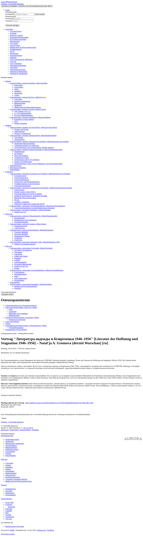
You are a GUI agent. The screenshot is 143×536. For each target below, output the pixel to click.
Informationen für (7, 436)
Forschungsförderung (21, 180)
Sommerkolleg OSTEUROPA (16, 330)
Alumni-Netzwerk (20, 226)
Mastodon (11, 507)
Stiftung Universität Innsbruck (25, 244)
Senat (16, 276)
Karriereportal (15, 41)
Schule (7, 324)
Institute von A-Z (20, 212)
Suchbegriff (9, 14)
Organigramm (15, 282)
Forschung (9, 318)
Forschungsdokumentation (19, 37)
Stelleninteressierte (11, 450)
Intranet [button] (8, 81)
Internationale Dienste (22, 236)
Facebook (8, 504)
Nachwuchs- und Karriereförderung (27, 182)
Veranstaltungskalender (18, 65)
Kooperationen (19, 218)
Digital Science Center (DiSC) (25, 192)
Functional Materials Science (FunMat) (28, 194)
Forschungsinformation (22, 186)
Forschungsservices (21, 178)
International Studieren (18, 168)
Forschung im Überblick (61, 174)
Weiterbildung (15, 170)
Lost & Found (15, 45)
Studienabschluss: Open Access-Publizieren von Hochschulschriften (38, 164)
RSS (7, 513)
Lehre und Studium (12, 322)
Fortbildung (46, 117)
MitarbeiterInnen (11, 447)
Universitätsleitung (56, 270)
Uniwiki (43, 109)
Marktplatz (18, 105)
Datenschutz (14, 430)
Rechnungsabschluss (12, 477)
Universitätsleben (20, 262)
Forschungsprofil (20, 176)
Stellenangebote (11, 473)
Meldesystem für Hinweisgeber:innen (23, 47)
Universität (48, 248)
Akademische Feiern (21, 158)
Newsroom (18, 252)
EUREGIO (18, 240)
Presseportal (14, 53)
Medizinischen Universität (14, 526)
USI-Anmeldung (16, 63)
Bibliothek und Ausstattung (18, 313)
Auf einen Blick (51, 127)
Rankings (17, 258)
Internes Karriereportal (22, 101)
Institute (8, 469)
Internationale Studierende (14, 443)
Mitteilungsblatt (19, 103)
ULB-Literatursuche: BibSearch (21, 59)
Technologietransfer (21, 222)
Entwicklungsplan (20, 278)
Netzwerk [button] (8, 214)
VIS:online (14, 68)
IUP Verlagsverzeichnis (18, 39)
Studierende (9, 441)
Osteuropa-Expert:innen (17, 320)
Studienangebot (50, 135)
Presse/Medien (10, 456)
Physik (16, 200)
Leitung (8, 465)
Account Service (16, 31)
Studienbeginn (19, 152)
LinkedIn (8, 511)
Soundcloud (9, 517)
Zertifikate (35, 430)
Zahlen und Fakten (21, 256)
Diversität (8, 491)
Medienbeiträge (14, 316)
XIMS (12, 530)
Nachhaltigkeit (10, 495)
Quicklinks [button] (9, 29)
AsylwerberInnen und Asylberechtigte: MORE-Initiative (34, 148)
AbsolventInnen (11, 445)
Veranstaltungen (11, 326)
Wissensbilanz (19, 280)
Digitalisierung (10, 489)
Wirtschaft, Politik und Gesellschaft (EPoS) (29, 204)
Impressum (5, 430)
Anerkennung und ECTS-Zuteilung (26, 160)
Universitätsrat (19, 272)
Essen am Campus (16, 35)
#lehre (16, 89)
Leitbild (17, 260)
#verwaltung (18, 87)
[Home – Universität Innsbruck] (12, 4)
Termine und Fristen (21, 129)
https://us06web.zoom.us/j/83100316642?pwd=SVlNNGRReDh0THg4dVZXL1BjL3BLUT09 (59, 403)
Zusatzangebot (19, 139)
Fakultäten (47, 210)
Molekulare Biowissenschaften (25, 198)
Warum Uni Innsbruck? (22, 133)
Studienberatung (15, 166)
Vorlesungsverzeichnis (18, 70)
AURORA (18, 238)
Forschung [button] (9, 172)
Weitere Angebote (20, 123)
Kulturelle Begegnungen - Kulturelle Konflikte (30, 196)
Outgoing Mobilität (21, 232)
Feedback (50, 530)
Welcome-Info (10, 475)
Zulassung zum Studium (60, 141)
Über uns (8, 307)
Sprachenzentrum (16, 55)
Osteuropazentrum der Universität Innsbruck (21, 305)
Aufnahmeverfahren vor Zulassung (26, 146)
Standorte (13, 57)
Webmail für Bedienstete (18, 72)
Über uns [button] (8, 246)
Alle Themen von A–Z (22, 111)
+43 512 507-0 (28, 428)
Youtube (8, 515)
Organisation (9, 471)
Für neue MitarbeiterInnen (23, 115)
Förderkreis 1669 (53, 242)
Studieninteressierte (12, 439)
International (48, 230)
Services (43, 97)
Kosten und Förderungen (23, 162)
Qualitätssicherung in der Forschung (27, 184)
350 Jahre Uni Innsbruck (23, 250)
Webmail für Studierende (18, 74)
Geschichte (18, 254)
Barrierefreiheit (25, 430)
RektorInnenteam (20, 274)
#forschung (18, 93)
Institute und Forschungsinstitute (25, 286)
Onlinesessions (19, 131)
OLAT (12, 51)
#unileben (17, 91)
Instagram (8, 509)
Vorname (8, 21)
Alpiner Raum (19, 190)
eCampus (13, 33)
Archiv (16, 95)
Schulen (8, 454)
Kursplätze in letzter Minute (24, 119)
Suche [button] (7, 10)
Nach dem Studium (21, 156)
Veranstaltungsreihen (16, 328)
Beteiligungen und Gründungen (25, 220)
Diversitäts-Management (23, 264)
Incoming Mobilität (21, 234)
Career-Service (19, 228)
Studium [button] (8, 125)
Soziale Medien (6, 499)
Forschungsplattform (57, 206)
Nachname (9, 18)
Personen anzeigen (12, 25)
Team (11, 309)
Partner (16, 268)
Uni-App (13, 61)
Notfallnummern (15, 49)
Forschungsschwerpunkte (63, 188)
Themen (4, 485)
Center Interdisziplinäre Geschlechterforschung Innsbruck (34, 208)
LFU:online (14, 43)
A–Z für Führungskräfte (22, 113)
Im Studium (18, 154)
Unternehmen (10, 452)
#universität (18, 85)
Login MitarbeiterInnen (9, 2)
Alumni (43, 224)
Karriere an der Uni (21, 266)
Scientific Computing (21, 202)
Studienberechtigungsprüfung (24, 144)
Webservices (41, 530)
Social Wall (9, 502)
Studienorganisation (55, 150)
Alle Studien (18, 137)
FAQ (16, 121)
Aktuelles (44, 83)
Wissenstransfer (51, 216)
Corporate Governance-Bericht (16, 479)
